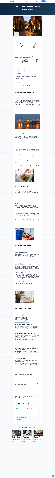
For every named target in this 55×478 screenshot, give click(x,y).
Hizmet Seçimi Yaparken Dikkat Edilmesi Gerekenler (23, 85)
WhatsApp (31, 9)
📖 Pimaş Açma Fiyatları (31, 415)
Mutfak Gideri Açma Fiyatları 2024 (20, 78)
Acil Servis (43, 1)
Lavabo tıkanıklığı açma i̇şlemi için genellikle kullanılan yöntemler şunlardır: (26, 76)
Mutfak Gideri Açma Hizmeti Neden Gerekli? (22, 79)
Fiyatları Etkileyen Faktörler (20, 82)
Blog (36, 1)
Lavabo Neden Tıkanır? (19, 73)
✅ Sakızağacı (19, 408)
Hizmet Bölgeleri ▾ (32, 1)
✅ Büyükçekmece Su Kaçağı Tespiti (21, 417)
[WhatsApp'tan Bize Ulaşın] (53, 476)
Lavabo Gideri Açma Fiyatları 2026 (20, 70)
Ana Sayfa (22, 1)
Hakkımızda (39, 1)
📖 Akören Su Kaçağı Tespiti (32, 408)
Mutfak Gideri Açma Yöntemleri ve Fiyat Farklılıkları (23, 81)
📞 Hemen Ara (24, 9)
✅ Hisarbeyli (19, 419)
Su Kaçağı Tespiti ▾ (26, 1)
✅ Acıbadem (19, 415)
